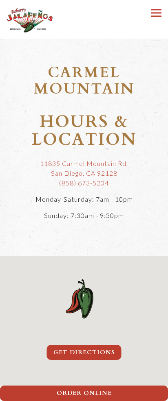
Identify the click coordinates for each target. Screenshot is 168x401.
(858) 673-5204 (84, 183)
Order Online (84, 393)
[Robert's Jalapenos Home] (29, 19)
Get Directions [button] (84, 352)
